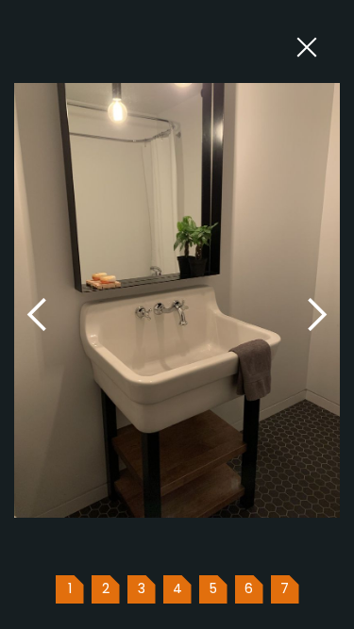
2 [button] (106, 588)
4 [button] (177, 588)
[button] (38, 314)
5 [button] (213, 588)
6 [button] (248, 588)
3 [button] (141, 588)
